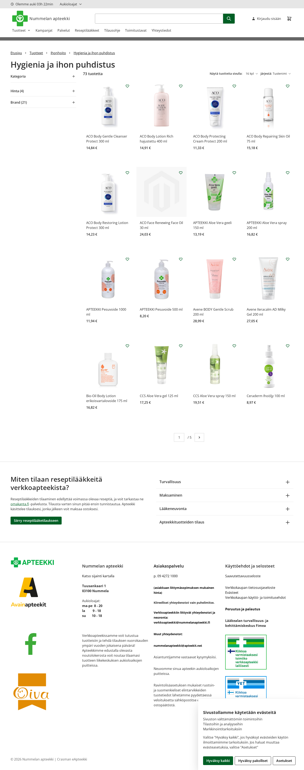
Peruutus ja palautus (242, 609)
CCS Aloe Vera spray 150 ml (214, 396)
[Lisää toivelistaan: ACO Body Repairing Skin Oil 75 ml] (288, 86)
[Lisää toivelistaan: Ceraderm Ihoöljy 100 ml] (288, 346)
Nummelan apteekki (49, 18)
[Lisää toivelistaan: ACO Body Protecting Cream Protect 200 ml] (234, 86)
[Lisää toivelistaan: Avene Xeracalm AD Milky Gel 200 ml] (288, 259)
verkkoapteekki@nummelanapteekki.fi (182, 622)
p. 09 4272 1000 (166, 576)
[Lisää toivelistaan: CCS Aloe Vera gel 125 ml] (181, 346)
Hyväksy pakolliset (253, 760)
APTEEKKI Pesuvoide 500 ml (161, 309)
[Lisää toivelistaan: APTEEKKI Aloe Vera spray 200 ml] (288, 173)
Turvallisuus (170, 481)
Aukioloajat (68, 4)
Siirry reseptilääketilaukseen (36, 520)
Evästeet (231, 592)
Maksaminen (170, 495)
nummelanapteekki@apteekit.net (178, 646)
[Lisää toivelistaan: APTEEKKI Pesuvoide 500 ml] (181, 259)
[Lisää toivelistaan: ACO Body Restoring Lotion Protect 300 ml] (127, 173)
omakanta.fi (20, 504)
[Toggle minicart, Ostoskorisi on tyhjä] (289, 18)
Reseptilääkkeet (87, 30)
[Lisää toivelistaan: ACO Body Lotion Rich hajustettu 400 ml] (181, 86)
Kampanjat (44, 30)
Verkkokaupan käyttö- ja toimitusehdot (255, 597)
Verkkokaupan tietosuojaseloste (250, 587)
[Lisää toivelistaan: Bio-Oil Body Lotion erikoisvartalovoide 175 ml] (127, 346)
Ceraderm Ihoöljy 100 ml (266, 396)
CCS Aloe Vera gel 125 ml (159, 396)
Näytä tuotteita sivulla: (226, 73)
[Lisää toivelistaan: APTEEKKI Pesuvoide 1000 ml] (127, 259)
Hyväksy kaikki (218, 760)
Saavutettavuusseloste (243, 576)
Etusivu (16, 53)
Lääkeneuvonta (173, 508)
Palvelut (63, 30)
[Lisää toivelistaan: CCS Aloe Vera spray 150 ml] (234, 346)
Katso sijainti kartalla (98, 576)
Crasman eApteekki (72, 759)
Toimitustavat (136, 30)
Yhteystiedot (161, 30)
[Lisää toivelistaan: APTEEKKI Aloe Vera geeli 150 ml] (234, 173)
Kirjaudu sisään (269, 18)
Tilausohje (112, 30)
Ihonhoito (58, 53)
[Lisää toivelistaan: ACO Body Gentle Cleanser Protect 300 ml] (127, 86)
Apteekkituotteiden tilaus (181, 522)
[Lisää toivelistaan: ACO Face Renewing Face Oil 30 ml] (181, 173)
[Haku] (229, 19)
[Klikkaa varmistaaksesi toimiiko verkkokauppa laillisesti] (259, 652)
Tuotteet (19, 30)
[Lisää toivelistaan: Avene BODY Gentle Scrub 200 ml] (234, 259)
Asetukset (284, 760)
